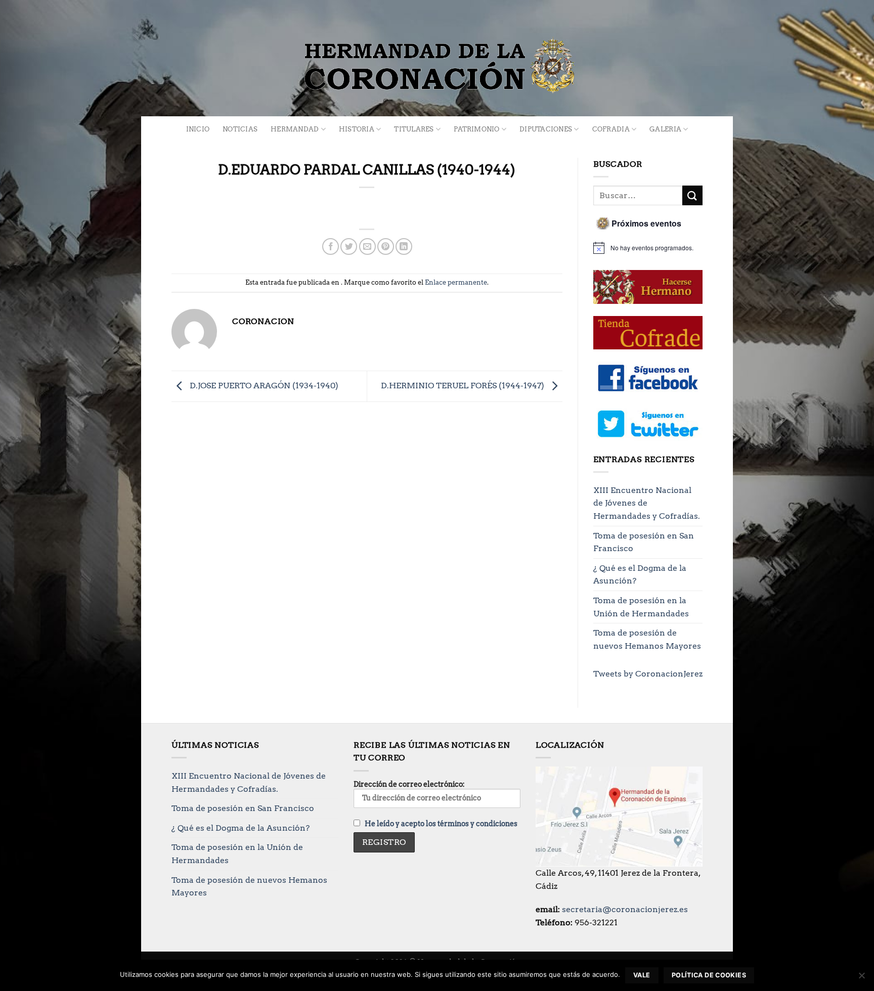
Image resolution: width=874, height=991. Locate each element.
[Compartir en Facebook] (330, 246)
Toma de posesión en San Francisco (643, 542)
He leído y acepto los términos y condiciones (441, 823)
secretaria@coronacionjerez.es (625, 909)
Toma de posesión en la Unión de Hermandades (641, 607)
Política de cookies (709, 975)
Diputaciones (545, 129)
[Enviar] (692, 195)
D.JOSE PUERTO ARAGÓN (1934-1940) (263, 385)
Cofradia (611, 129)
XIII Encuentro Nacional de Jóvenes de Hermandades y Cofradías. (646, 503)
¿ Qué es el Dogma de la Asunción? (639, 574)
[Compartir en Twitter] (348, 246)
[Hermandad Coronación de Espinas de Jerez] (437, 66)
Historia (356, 129)
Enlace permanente (456, 282)
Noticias (240, 129)
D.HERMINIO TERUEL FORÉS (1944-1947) (463, 385)
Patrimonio (477, 129)
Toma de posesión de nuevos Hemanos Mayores (647, 639)
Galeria (665, 129)
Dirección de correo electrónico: (409, 784)
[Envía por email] (367, 246)
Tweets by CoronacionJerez (648, 674)
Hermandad (295, 129)
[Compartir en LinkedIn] (404, 246)
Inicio (198, 129)
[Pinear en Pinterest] (385, 246)
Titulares (413, 129)
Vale (641, 975)
